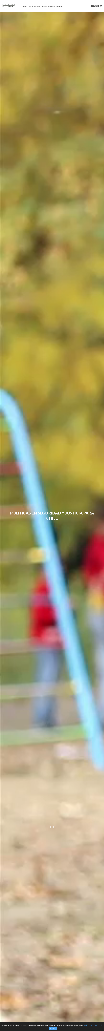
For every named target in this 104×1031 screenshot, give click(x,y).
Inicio (25, 6)
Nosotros (59, 6)
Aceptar (52, 1028)
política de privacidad (92, 1025)
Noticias (30, 6)
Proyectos (37, 6)
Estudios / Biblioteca (48, 6)
